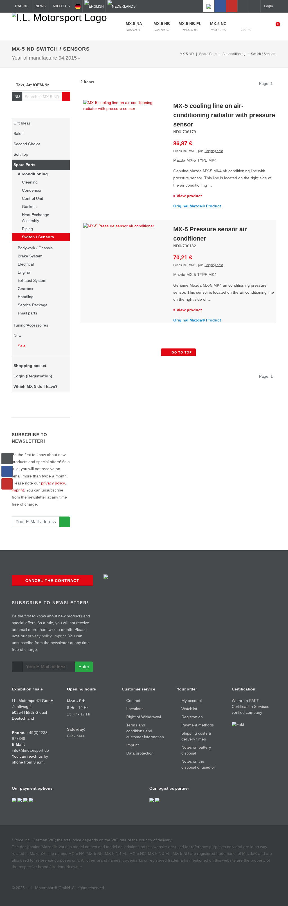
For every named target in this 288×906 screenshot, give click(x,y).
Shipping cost (213, 151)
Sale (21, 346)
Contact (133, 700)
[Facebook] (220, 6)
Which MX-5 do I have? (36, 386)
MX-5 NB (162, 26)
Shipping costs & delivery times (196, 736)
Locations (134, 708)
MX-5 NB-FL (190, 26)
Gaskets (29, 206)
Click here (76, 736)
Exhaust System (32, 280)
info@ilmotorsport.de (30, 750)
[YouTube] (231, 6)
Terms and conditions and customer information (145, 731)
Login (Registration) (33, 376)
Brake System (30, 256)
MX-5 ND (246, 26)
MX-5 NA (134, 26)
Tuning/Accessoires (31, 325)
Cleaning (30, 182)
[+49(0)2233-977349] (243, 6)
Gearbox (25, 288)
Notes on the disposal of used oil (198, 764)
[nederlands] (121, 6)
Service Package (33, 305)
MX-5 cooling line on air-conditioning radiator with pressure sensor (224, 115)
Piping (27, 228)
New (17, 335)
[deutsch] (77, 6)
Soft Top (21, 154)
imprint (18, 490)
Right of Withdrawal (143, 717)
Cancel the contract (52, 580)
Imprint (132, 745)
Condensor (32, 190)
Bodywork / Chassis (35, 248)
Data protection (140, 753)
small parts (27, 313)
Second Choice (27, 144)
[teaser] (64, 522)
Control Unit (32, 198)
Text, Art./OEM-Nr (32, 85)
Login (268, 6)
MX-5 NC (218, 26)
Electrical (26, 264)
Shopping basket (30, 365)
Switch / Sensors (263, 54)
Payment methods (197, 725)
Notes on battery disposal (196, 750)
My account (191, 700)
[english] (94, 6)
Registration (192, 717)
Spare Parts (24, 164)
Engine (24, 272)
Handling (25, 297)
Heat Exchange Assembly (35, 217)
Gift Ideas (22, 123)
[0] (274, 26)
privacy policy (53, 483)
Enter (83, 666)
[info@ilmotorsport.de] (254, 6)
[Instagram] (208, 6)
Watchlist (189, 708)
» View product (187, 196)
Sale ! (19, 133)
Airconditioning (33, 174)
